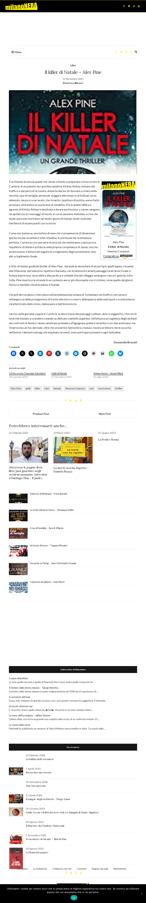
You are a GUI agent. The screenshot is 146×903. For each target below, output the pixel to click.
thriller (118, 388)
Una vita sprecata (36, 785)
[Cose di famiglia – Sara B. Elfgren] (18, 533)
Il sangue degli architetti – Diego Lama (48, 799)
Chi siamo (22, 868)
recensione (104, 388)
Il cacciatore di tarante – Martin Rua (46, 839)
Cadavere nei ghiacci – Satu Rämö (47, 581)
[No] (141, 893)
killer (37, 388)
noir (91, 388)
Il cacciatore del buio (19, 697)
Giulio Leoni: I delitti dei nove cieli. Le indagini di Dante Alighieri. (62, 812)
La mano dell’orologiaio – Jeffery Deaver (30, 715)
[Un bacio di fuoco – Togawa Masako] (18, 551)
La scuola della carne (19, 724)
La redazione (40, 868)
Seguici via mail (100, 868)
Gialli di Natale (59, 373)
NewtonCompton (75, 388)
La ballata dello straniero (40, 759)
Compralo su (111, 256)
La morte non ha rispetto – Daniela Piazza (71, 469)
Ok (73, 897)
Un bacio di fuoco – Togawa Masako (48, 545)
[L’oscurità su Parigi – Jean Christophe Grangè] (18, 569)
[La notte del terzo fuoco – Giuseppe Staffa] (18, 515)
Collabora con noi (61, 868)
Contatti (81, 868)
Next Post (105, 413)
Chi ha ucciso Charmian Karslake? (27, 373)
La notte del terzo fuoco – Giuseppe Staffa (52, 510)
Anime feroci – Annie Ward (108, 373)
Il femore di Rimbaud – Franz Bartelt (49, 493)
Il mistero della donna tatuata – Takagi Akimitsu (33, 687)
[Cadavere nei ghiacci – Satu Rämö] (18, 587)
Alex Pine (16, 388)
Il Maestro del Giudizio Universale (45, 825)
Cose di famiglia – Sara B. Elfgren (46, 528)
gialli (28, 388)
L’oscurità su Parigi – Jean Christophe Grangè (53, 563)
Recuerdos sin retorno (39, 772)
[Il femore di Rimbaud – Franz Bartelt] (18, 498)
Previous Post (41, 413)
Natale (57, 388)
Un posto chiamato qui (20, 706)
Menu (18, 52)
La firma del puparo (37, 852)
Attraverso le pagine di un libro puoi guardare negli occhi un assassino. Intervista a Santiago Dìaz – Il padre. (28, 473)
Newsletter (119, 868)
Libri (73, 65)
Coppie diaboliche (18, 678)
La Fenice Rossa (108, 439)
